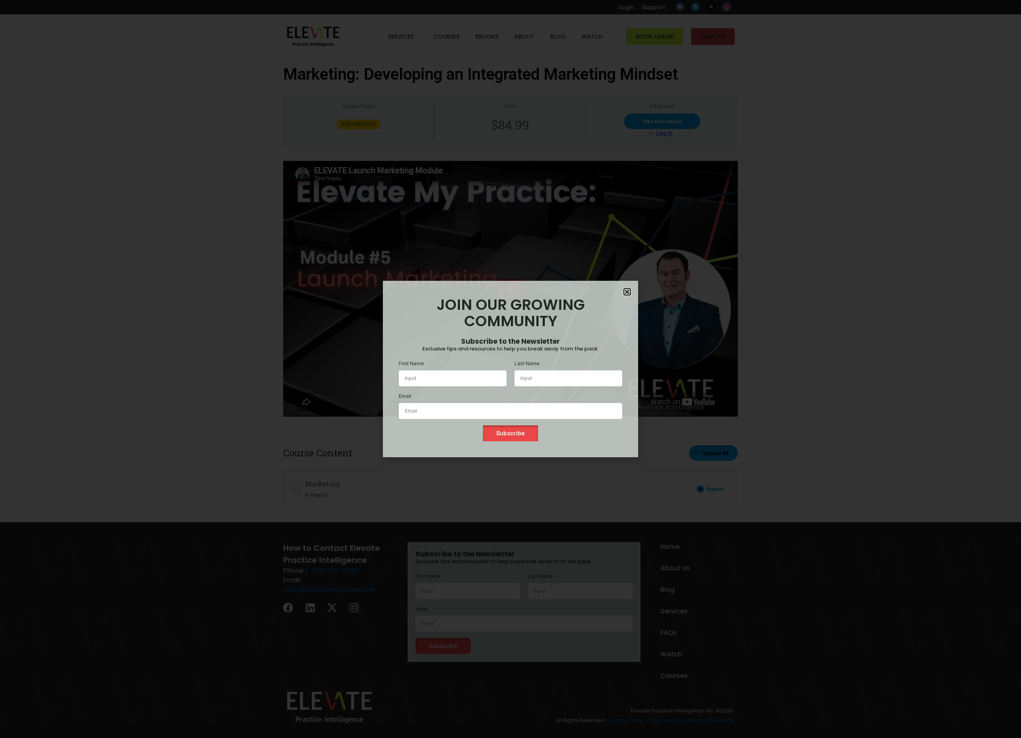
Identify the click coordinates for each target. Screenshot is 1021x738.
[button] (627, 292)
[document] (510, 369)
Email (405, 396)
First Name (411, 363)
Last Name (527, 363)
